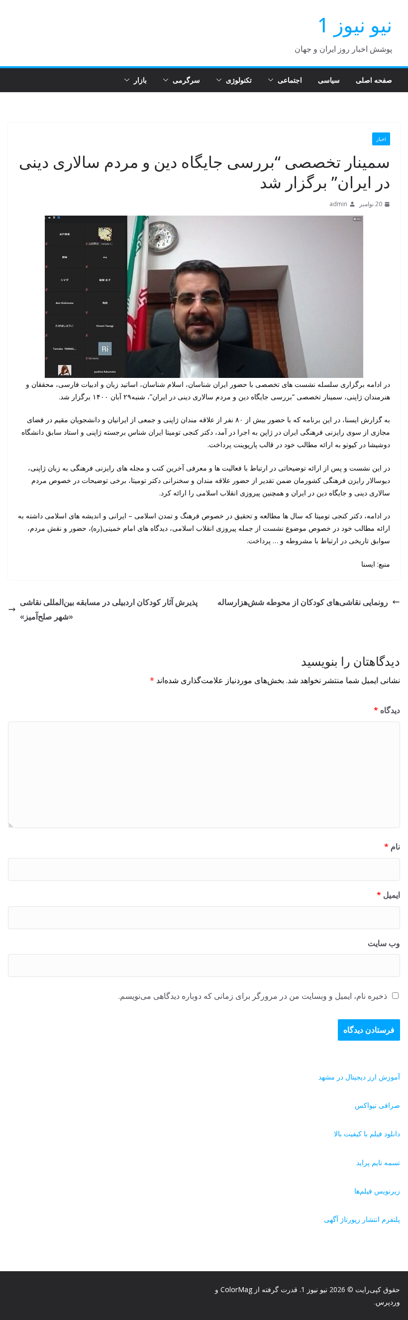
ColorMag (236, 1289)
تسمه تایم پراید (378, 1162)
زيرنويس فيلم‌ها (377, 1191)
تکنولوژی (239, 80)
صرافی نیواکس (377, 1105)
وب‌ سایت (384, 943)
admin (338, 204)
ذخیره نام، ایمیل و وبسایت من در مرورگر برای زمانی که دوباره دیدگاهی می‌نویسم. (252, 995)
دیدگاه (387, 710)
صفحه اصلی (374, 80)
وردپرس (388, 1302)
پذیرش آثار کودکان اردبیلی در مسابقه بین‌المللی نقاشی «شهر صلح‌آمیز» (109, 609)
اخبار (381, 138)
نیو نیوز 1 (354, 24)
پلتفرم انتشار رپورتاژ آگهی (362, 1219)
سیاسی (329, 80)
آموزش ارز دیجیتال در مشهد (359, 1076)
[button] (273, 80)
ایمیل (388, 894)
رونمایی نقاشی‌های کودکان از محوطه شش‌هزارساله (302, 602)
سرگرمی (186, 80)
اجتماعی (290, 80)
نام (392, 846)
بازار (140, 80)
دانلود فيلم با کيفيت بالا (367, 1133)
